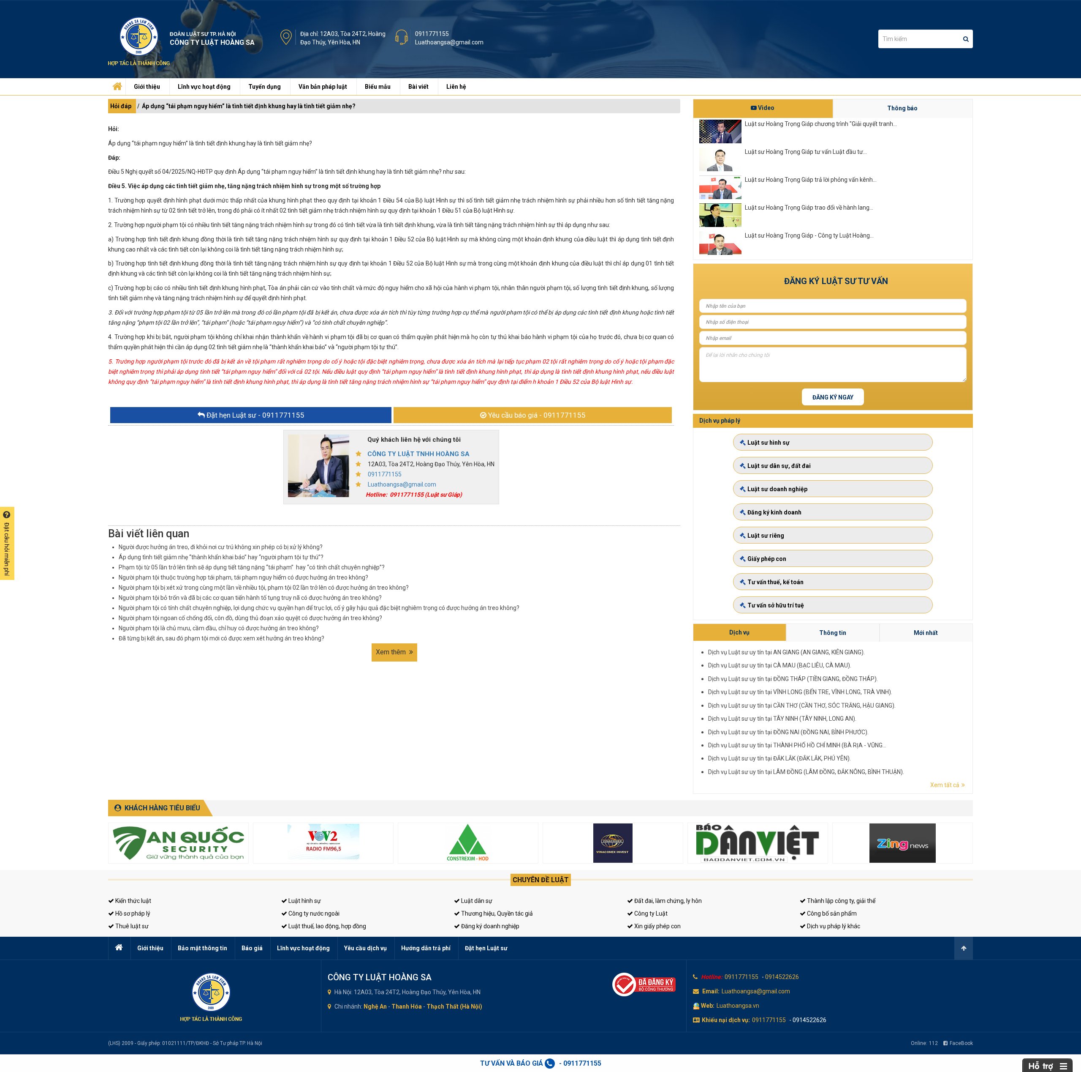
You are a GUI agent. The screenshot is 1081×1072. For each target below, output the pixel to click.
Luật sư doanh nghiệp (777, 489)
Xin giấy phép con (657, 926)
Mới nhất (926, 632)
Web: (707, 1005)
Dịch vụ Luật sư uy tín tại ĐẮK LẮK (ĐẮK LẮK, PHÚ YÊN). (779, 758)
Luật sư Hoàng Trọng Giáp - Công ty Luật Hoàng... (809, 235)
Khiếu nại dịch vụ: (726, 1020)
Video (765, 107)
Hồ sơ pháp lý (132, 913)
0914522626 (782, 977)
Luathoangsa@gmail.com (449, 42)
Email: (711, 991)
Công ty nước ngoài (313, 913)
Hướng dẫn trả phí (426, 948)
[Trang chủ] (116, 84)
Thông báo (902, 108)
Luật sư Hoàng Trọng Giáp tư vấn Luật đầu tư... (806, 151)
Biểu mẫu (378, 86)
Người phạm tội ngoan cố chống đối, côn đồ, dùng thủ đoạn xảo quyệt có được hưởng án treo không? (250, 618)
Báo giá (252, 948)
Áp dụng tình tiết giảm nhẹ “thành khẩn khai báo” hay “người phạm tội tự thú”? (221, 557)
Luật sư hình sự (768, 442)
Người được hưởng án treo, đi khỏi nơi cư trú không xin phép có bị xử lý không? (221, 547)
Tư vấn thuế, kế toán (775, 582)
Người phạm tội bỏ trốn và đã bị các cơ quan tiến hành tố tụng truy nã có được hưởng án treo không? (250, 597)
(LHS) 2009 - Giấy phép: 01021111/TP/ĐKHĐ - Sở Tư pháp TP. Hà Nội (185, 1043)
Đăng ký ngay (832, 397)
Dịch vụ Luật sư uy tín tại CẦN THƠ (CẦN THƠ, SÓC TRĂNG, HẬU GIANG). (802, 705)
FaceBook (961, 1043)
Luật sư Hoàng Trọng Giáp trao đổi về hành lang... (809, 207)
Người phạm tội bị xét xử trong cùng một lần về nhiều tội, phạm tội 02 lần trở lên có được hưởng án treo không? (264, 587)
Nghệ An (375, 1006)
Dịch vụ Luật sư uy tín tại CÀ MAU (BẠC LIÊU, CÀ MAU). (779, 665)
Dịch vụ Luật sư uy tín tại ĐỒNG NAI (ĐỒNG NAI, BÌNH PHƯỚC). (788, 732)
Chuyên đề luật (541, 880)
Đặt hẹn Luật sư (486, 948)
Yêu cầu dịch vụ (365, 948)
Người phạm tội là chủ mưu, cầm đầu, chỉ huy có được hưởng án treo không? (219, 628)
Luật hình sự (304, 900)
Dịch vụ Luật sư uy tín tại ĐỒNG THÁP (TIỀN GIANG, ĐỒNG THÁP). (793, 678)
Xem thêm (391, 652)
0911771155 (432, 33)
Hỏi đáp (120, 106)
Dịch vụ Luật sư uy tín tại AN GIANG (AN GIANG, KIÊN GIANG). (786, 652)
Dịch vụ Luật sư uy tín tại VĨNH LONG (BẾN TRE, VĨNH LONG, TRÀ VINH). (800, 692)
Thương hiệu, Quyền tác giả (496, 913)
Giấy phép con (766, 558)
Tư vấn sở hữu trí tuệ (775, 605)
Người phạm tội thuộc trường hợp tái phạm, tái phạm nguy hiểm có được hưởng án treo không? (243, 577)
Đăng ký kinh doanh (774, 512)
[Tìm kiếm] (966, 39)
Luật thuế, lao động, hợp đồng (326, 926)
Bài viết (418, 86)
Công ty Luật (650, 913)
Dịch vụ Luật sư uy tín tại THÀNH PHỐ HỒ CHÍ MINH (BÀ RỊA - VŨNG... (797, 745)
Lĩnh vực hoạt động (204, 86)
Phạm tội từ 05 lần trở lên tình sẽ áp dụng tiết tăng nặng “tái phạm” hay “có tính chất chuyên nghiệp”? (252, 567)
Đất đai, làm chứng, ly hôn (667, 900)
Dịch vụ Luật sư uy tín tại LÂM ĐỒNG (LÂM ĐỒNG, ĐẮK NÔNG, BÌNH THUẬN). (806, 771)
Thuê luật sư (131, 926)
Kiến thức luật (132, 900)
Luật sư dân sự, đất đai (779, 465)
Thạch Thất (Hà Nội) (454, 1006)
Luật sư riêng (765, 535)
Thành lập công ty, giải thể (840, 900)
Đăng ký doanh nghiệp (489, 926)
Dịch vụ (739, 632)
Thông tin (832, 632)
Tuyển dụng (264, 86)
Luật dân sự (476, 900)
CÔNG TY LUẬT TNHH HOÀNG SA (418, 454)
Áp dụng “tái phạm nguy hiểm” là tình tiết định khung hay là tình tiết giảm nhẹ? (249, 106)
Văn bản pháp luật (323, 86)
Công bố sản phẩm (831, 913)
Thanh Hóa (406, 1006)
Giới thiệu (147, 86)
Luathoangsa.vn (738, 1005)
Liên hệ (456, 86)
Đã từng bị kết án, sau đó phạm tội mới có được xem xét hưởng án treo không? (221, 638)
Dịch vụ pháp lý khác (833, 926)
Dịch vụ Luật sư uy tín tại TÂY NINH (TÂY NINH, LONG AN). (782, 718)
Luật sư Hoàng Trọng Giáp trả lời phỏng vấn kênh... (811, 179)
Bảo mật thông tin (202, 948)
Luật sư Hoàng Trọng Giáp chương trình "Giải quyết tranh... (821, 123)
